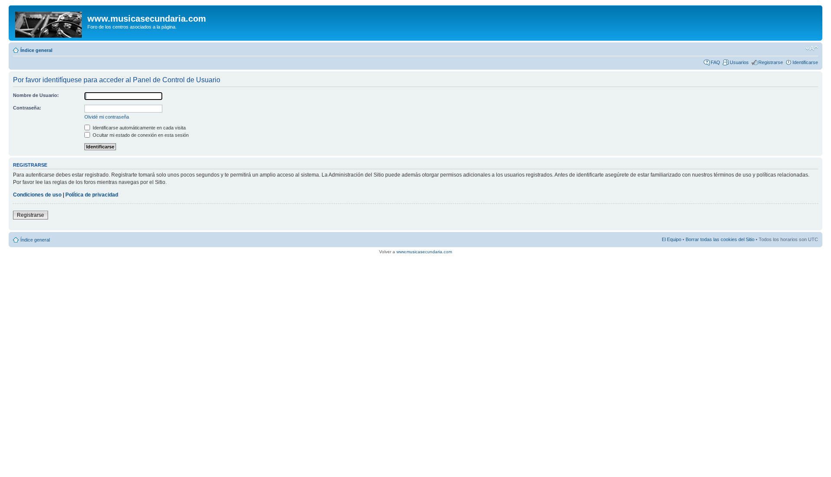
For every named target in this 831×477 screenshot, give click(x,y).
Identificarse (805, 62)
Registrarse (770, 62)
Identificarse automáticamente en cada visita (138, 127)
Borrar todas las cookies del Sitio (720, 239)
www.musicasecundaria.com (424, 251)
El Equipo (671, 239)
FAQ (715, 62)
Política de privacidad (91, 195)
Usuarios (739, 62)
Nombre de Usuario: (36, 95)
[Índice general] (49, 23)
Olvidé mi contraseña (106, 116)
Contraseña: (27, 107)
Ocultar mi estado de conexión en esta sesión (140, 135)
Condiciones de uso (37, 195)
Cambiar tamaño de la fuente (811, 48)
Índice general (36, 50)
